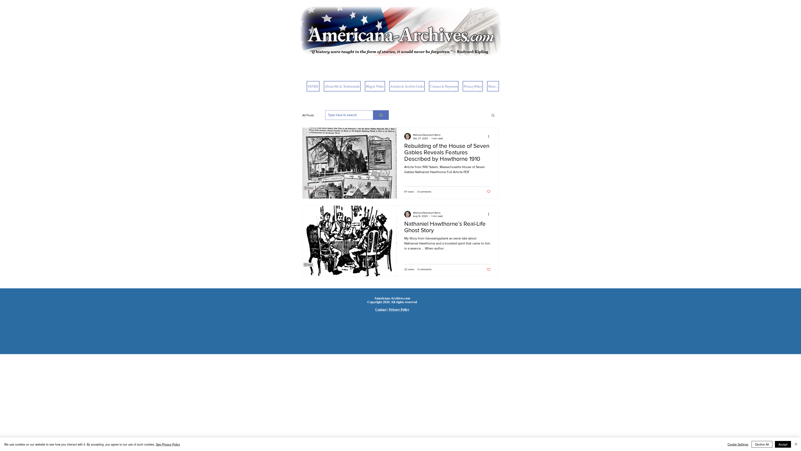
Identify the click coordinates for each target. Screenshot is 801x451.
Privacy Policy (399, 309)
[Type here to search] (381, 115)
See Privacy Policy (168, 444)
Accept (782, 444)
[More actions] (489, 136)
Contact (381, 309)
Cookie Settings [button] (738, 444)
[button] (493, 115)
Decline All (762, 444)
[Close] (795, 444)
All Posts (308, 115)
